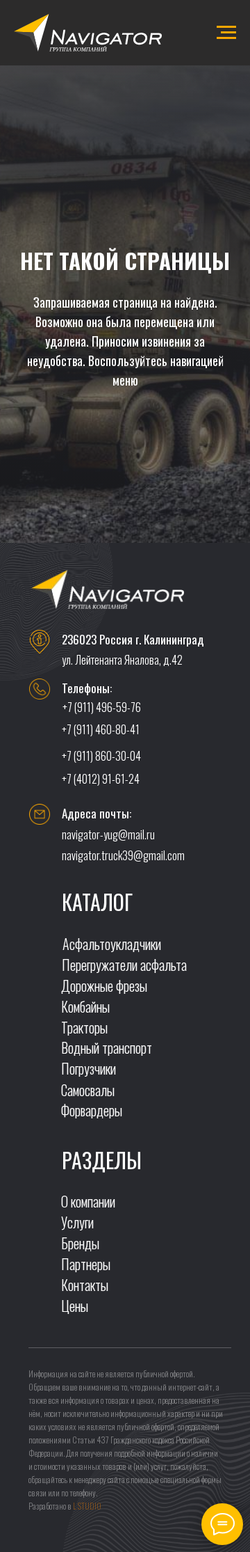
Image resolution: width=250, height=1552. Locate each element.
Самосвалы (88, 1089)
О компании (88, 1201)
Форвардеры (91, 1110)
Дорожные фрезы (104, 985)
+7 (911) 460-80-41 (101, 729)
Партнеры (85, 1263)
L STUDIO (87, 1506)
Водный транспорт (106, 1047)
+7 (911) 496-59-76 (101, 707)
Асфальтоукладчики (111, 943)
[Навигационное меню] (226, 33)
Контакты (84, 1284)
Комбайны (85, 1006)
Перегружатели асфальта (124, 964)
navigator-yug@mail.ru (108, 834)
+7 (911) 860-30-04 (101, 755)
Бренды (80, 1243)
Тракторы (84, 1027)
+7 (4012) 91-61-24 (101, 778)
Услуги (77, 1222)
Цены (74, 1305)
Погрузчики (88, 1068)
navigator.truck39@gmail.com (123, 855)
